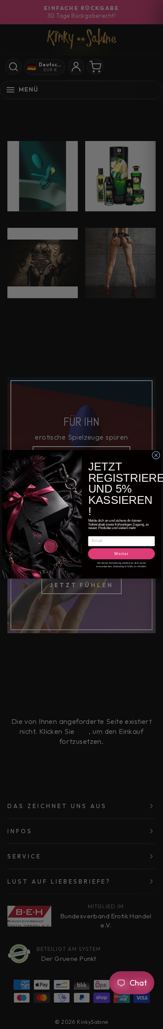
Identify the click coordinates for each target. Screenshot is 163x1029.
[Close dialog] (155, 455)
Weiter (121, 554)
